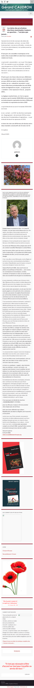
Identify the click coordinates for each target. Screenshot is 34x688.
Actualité (9, 36)
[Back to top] (30, 684)
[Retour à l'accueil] (17, 7)
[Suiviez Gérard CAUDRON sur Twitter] (7, 1)
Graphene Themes (13, 683)
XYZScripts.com (23, 686)
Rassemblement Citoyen (9, 554)
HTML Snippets (10, 686)
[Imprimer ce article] (31, 36)
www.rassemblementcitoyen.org (12, 434)
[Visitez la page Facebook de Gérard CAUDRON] (4, 1)
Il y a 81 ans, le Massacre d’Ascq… (16, 24)
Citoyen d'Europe (7, 550)
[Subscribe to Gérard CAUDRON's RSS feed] (2, 1)
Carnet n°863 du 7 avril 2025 (18, 20)
